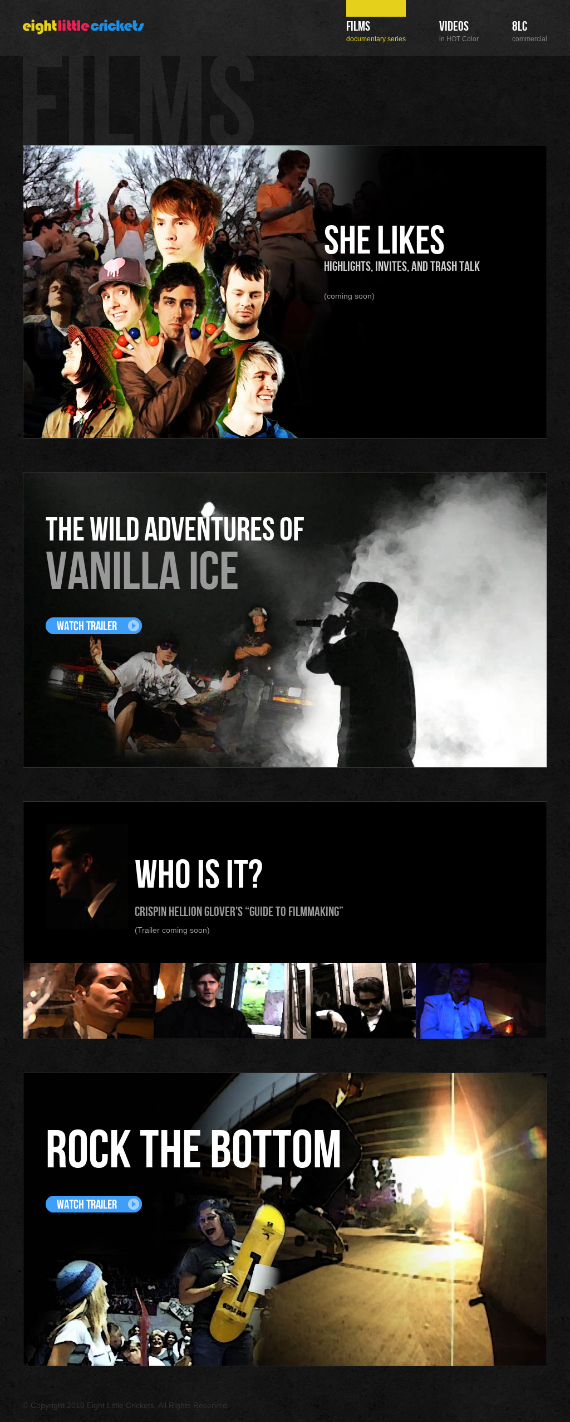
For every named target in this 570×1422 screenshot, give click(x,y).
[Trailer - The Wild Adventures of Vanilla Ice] (94, 625)
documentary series (376, 32)
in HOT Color (459, 32)
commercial (529, 32)
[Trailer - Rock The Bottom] (94, 1204)
